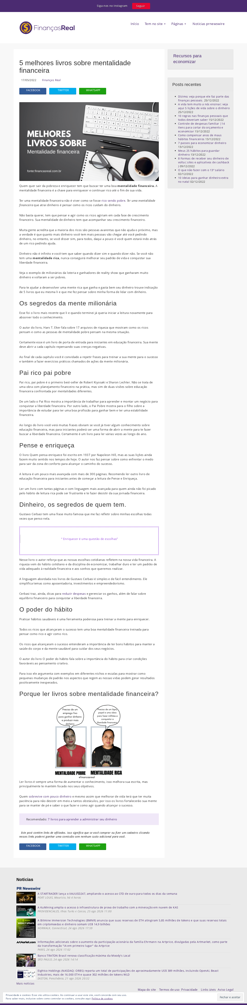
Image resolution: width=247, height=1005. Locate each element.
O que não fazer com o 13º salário (201, 170)
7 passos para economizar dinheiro (202, 143)
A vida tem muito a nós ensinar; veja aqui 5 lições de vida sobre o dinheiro (204, 106)
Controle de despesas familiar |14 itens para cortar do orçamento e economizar (201, 127)
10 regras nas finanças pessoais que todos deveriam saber (203, 118)
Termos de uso (170, 989)
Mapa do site (148, 989)
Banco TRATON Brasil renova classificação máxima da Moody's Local (84, 955)
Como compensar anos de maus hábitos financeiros (200, 137)
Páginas (177, 23)
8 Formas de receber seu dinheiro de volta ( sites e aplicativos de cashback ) (203, 162)
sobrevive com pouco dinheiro (50, 796)
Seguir (140, 6)
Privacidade (191, 989)
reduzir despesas (74, 593)
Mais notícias (25, 983)
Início (135, 23)
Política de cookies (102, 998)
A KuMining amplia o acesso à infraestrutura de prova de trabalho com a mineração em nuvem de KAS (108, 907)
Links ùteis (209, 989)
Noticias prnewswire (208, 23)
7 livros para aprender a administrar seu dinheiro (82, 819)
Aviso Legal (225, 989)
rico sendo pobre (113, 200)
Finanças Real (51, 80)
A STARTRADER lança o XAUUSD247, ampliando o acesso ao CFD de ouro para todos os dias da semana (107, 893)
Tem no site (154, 23)
